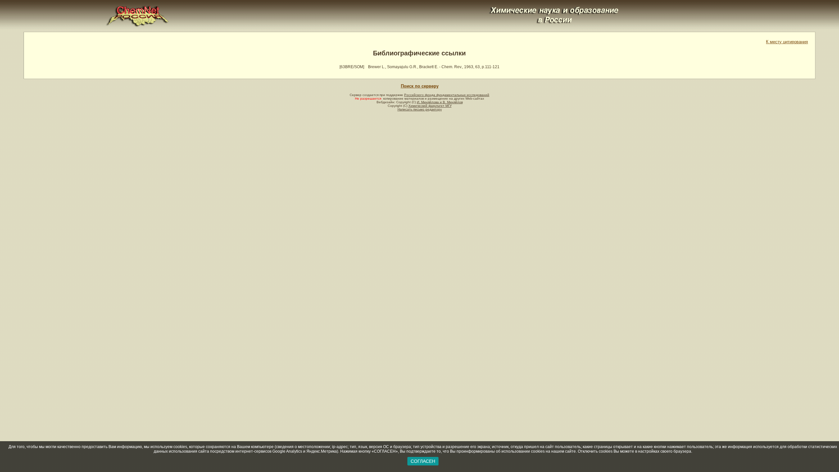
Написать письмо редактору (420, 109)
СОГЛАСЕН (423, 461)
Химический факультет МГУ (430, 106)
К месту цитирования (787, 41)
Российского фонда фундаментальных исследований (446, 95)
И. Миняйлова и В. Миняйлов (440, 102)
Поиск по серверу (420, 86)
